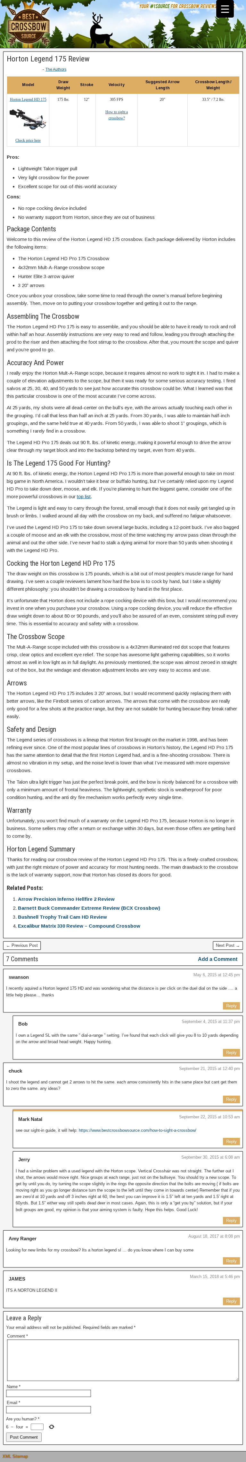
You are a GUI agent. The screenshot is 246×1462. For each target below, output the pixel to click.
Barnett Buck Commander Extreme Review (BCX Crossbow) (89, 908)
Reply (231, 1005)
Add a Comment (217, 959)
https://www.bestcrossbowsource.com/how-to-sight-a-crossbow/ (137, 1130)
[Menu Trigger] (225, 9)
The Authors (55, 69)
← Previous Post (22, 945)
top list (84, 496)
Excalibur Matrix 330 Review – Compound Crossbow (79, 926)
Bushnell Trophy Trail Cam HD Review (62, 917)
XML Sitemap (15, 1456)
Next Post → (228, 945)
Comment (17, 1336)
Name (13, 1386)
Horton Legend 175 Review (48, 58)
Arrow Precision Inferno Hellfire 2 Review (66, 899)
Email (13, 1402)
